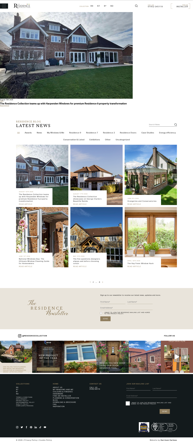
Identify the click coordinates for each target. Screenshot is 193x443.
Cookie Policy (45, 440)
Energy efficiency (167, 133)
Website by (163, 440)
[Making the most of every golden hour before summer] (177, 357)
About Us (57, 387)
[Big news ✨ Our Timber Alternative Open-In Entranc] (48, 357)
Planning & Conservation (66, 398)
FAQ (54, 404)
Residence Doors (128, 133)
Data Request (21, 399)
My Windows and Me (63, 389)
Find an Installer (62, 396)
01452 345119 (155, 7)
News (39, 133)
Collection (84, 6)
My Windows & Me (55, 133)
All (18, 133)
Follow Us (169, 336)
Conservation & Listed (73, 140)
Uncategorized (123, 140)
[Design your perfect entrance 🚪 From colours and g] (112, 357)
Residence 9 (75, 133)
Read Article (4, 106)
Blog (55, 400)
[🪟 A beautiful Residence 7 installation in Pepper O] (80, 357)
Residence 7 (92, 133)
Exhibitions (94, 140)
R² (105, 6)
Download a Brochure (64, 402)
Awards (28, 133)
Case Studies (147, 133)
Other (108, 140)
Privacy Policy (22, 400)
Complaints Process (24, 405)
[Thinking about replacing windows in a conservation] (16, 357)
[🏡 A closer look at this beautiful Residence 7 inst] (145, 357)
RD (111, 6)
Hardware (58, 394)
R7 (98, 6)
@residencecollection (34, 336)
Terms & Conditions (24, 397)
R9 (92, 6)
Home (56, 384)
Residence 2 (109, 133)
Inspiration (59, 406)
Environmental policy (25, 402)
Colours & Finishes (63, 392)
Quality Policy (22, 404)
